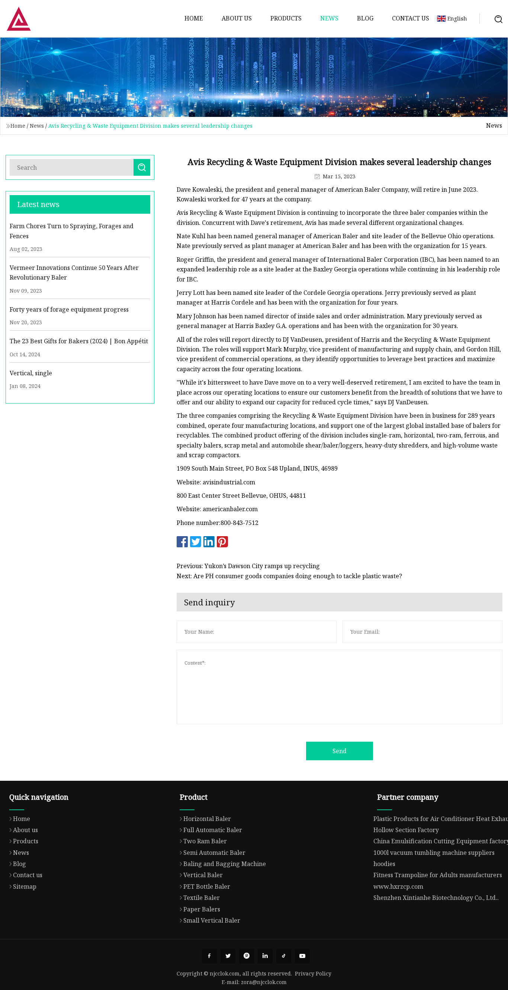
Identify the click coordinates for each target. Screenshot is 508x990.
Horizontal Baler (207, 819)
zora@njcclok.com (264, 982)
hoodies (384, 864)
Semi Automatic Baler (214, 853)
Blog (365, 18)
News (329, 18)
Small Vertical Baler (211, 920)
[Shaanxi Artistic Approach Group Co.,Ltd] (19, 19)
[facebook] (209, 956)
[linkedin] (265, 956)
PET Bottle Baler (206, 886)
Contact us (410, 18)
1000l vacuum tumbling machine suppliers (434, 853)
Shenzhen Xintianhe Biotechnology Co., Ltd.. (436, 898)
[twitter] (228, 956)
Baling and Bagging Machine (224, 864)
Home (193, 18)
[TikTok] (283, 956)
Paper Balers (201, 909)
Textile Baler (201, 898)
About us (237, 18)
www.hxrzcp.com (398, 886)
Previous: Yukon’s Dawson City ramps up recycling (248, 566)
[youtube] (302, 956)
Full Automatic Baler (212, 830)
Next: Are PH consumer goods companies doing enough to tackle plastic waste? (289, 576)
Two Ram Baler (205, 841)
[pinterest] (246, 956)
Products (286, 18)
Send (339, 751)
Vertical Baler (203, 875)
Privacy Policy (313, 973)
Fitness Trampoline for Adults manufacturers (437, 875)
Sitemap (24, 886)
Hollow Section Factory (406, 830)
